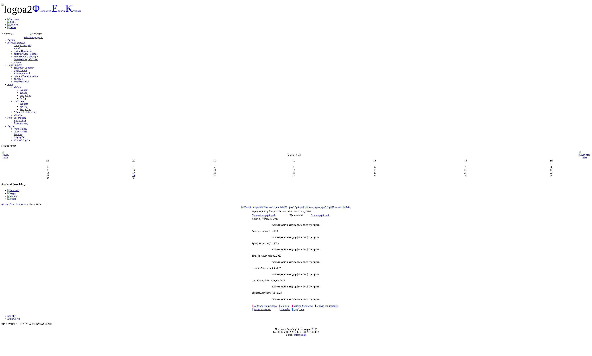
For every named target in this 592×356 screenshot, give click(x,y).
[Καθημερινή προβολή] (318, 207)
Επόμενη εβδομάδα (320, 215)
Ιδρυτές (17, 48)
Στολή (23, 98)
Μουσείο (18, 115)
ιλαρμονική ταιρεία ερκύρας (56, 11)
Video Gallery (20, 131)
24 (133, 175)
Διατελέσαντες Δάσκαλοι (26, 59)
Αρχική (4, 204)
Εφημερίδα (19, 137)
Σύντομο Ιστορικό (22, 45)
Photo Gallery (20, 129)
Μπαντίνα (285, 309)
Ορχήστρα (19, 101)
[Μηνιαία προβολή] (251, 207)
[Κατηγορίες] (336, 207)
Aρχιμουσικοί (20, 70)
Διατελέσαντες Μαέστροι (26, 56)
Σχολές (23, 92)
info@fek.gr (300, 334)
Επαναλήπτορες (21, 81)
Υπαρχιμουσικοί (22, 73)
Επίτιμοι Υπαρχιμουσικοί (26, 76)
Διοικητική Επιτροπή (24, 67)
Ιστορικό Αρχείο (22, 140)
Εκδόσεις (18, 134)
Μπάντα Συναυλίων (303, 306)
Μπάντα (17, 87)
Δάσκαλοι (18, 78)
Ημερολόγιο (20, 120)
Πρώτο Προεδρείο (23, 51)
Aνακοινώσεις (21, 123)
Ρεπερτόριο (25, 95)
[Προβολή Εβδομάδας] (294, 207)
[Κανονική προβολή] (271, 207)
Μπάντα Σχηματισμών (327, 306)
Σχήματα (24, 90)
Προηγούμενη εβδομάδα (264, 215)
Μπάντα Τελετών (262, 309)
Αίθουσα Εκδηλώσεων (265, 306)
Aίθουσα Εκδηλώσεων (25, 112)
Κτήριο (17, 62)
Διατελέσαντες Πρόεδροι (26, 53)
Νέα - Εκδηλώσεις (19, 204)
